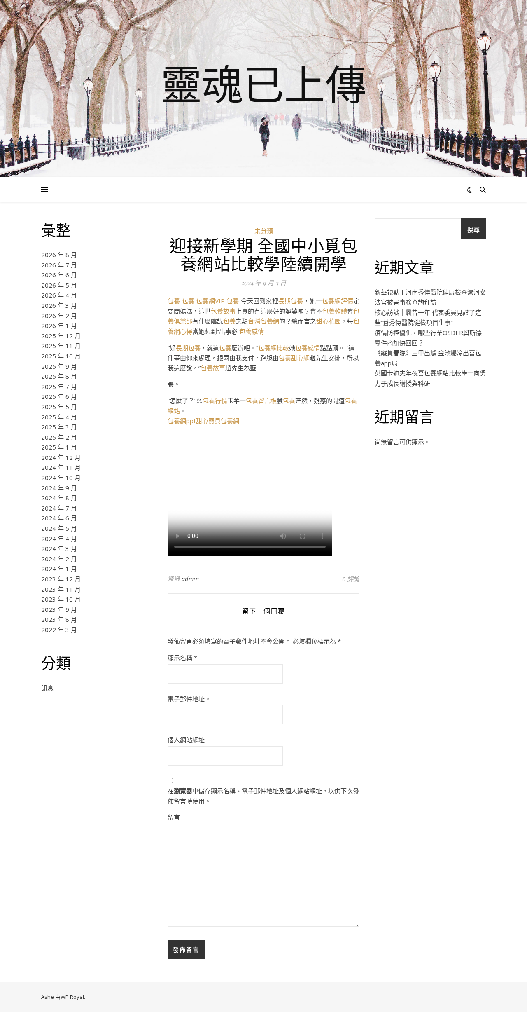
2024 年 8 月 (59, 498)
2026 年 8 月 (59, 255)
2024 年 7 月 (59, 508)
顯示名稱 (182, 658)
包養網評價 (337, 301)
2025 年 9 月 (59, 366)
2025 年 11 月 (61, 346)
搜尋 (473, 229)
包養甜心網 (294, 358)
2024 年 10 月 (61, 477)
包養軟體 (334, 311)
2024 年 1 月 (59, 569)
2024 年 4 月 (59, 538)
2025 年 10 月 (61, 356)
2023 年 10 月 (61, 599)
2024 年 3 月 (59, 548)
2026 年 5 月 (59, 285)
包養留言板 (261, 400)
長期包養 (290, 301)
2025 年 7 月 (59, 386)
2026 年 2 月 (59, 316)
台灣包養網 (263, 321)
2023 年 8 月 (59, 619)
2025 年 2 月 (59, 437)
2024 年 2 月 (59, 559)
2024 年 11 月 (61, 467)
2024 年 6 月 (59, 518)
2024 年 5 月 (59, 528)
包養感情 (251, 331)
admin (190, 579)
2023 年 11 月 (61, 589)
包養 (174, 301)
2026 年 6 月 (59, 275)
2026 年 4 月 (59, 295)
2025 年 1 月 (59, 447)
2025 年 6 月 (59, 396)
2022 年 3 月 (59, 629)
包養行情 (215, 400)
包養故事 (223, 311)
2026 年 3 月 (59, 305)
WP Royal (72, 996)
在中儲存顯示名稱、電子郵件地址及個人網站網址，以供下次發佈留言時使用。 (263, 796)
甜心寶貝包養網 (217, 421)
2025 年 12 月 (61, 336)
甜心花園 (328, 321)
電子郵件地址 (189, 699)
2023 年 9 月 (59, 609)
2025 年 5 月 (59, 407)
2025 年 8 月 (59, 376)
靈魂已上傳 (263, 83)
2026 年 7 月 (59, 265)
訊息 (47, 688)
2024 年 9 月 (59, 488)
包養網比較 (273, 348)
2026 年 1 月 (59, 325)
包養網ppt (182, 421)
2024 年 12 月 (61, 457)
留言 (174, 817)
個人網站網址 (186, 740)
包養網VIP (210, 301)
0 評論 (350, 579)
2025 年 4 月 (59, 417)
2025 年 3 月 (59, 427)
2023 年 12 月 (61, 579)
